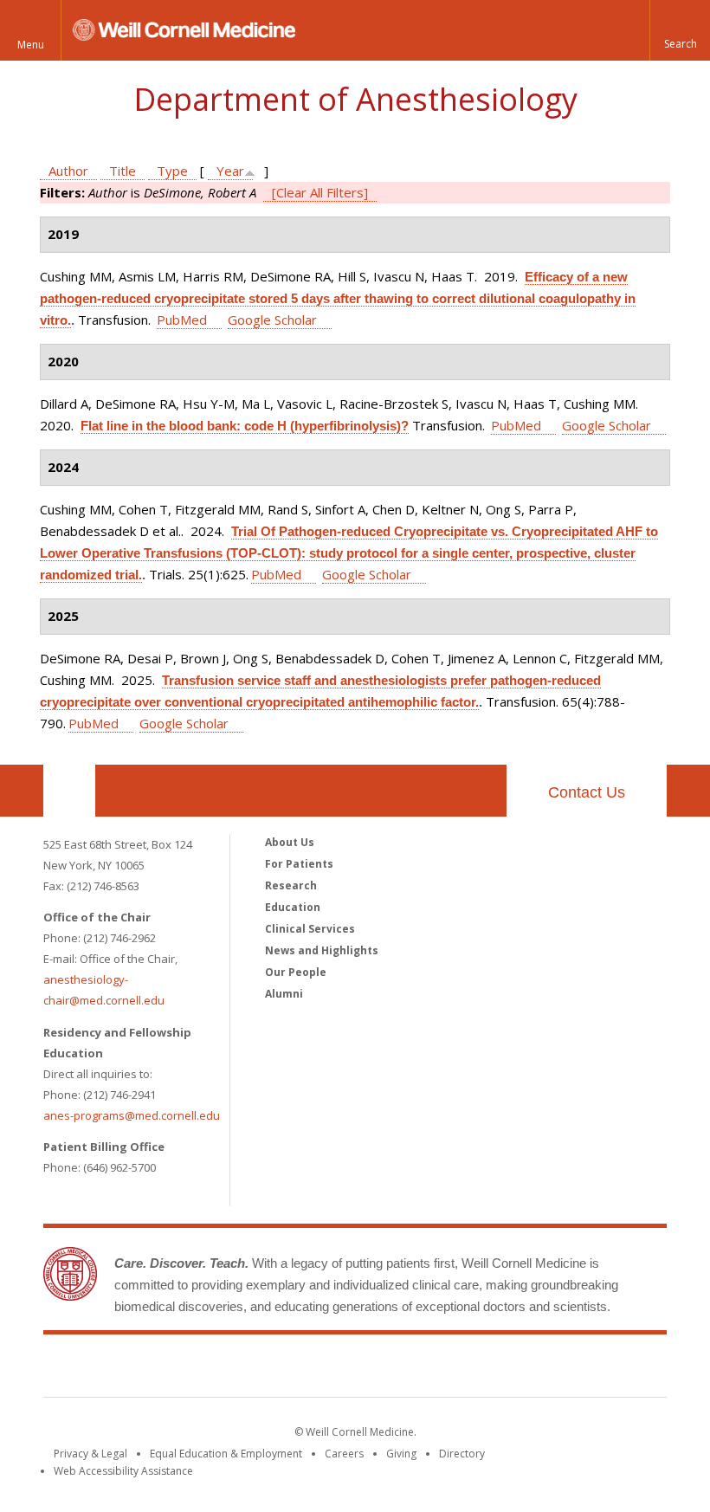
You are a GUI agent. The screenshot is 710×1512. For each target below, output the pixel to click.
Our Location (69, 791)
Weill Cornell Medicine (355, 1369)
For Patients (299, 863)
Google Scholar (272, 319)
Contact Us (586, 792)
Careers (344, 1453)
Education (292, 907)
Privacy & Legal (90, 1453)
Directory (462, 1453)
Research (291, 885)
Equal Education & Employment (226, 1453)
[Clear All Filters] (320, 192)
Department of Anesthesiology (355, 99)
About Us (289, 842)
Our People (295, 972)
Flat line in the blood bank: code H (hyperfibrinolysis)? (245, 425)
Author (68, 170)
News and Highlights (321, 950)
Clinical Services (310, 928)
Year (230, 170)
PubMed (182, 319)
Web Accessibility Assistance (123, 1471)
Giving (401, 1453)
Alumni (284, 993)
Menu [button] (30, 44)
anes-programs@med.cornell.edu (131, 1115)
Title (122, 170)
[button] (679, 30)
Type (172, 170)
